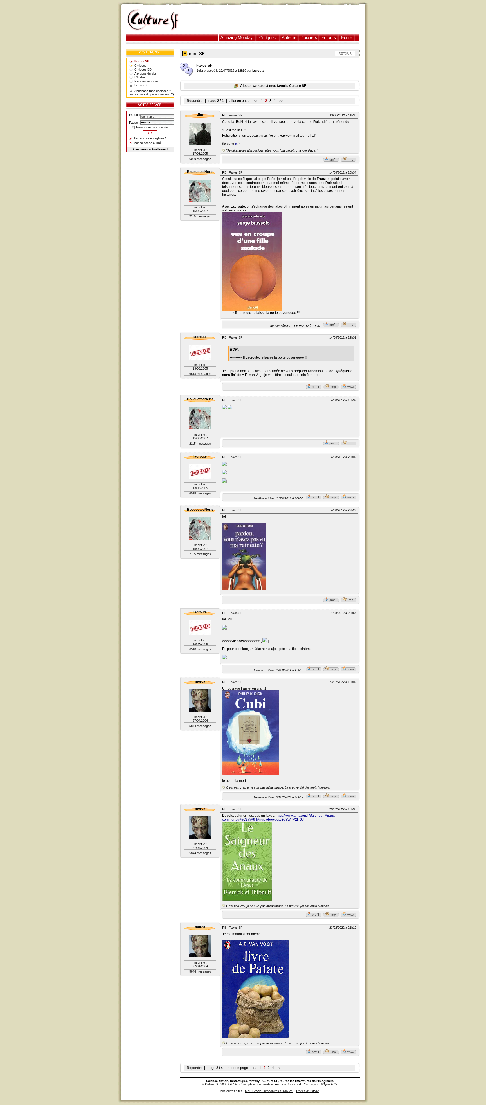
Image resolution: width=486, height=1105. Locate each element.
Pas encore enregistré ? (150, 138)
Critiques (268, 37)
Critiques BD (143, 69)
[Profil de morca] (313, 797)
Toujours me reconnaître (152, 127)
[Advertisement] (275, 20)
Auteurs (289, 37)
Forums (328, 37)
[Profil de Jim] (331, 160)
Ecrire (346, 37)
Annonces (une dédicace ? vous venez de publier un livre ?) (151, 92)
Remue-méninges (146, 81)
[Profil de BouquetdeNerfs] (331, 325)
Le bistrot (140, 85)
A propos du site (145, 73)
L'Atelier (139, 77)
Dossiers (308, 37)
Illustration (237, 37)
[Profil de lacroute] (313, 388)
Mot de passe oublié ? (148, 143)
